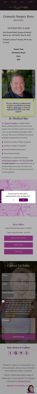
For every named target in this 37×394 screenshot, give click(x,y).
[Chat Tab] (18, 197)
